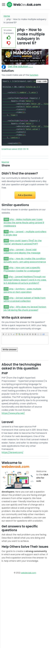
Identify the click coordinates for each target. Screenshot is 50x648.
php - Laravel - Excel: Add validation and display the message (22, 251)
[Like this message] (9, 37)
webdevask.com (28, 572)
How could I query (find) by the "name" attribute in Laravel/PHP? (23, 242)
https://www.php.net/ (13, 413)
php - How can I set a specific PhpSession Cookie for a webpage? (22, 269)
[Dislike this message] (9, 43)
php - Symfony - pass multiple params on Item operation (22, 290)
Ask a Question (25, 195)
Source (5, 162)
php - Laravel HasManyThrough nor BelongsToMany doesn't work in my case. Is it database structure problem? (25, 280)
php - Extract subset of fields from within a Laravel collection (24, 299)
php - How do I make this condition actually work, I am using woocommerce (25, 260)
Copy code (42, 81)
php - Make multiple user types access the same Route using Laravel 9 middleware (24, 222)
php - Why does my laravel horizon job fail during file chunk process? (25, 308)
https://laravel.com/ (12, 452)
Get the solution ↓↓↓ (20, 66)
